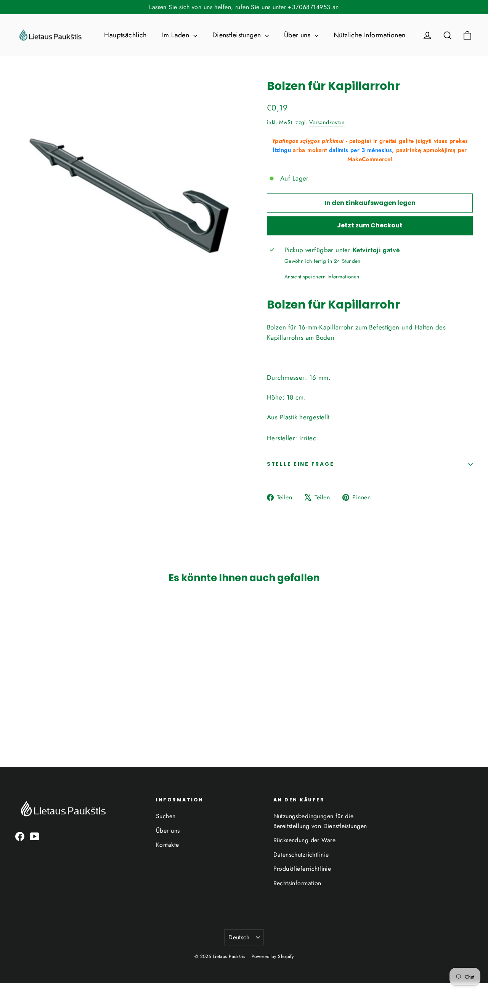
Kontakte (167, 844)
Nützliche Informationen (370, 35)
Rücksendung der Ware (304, 840)
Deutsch (239, 937)
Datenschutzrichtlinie (301, 854)
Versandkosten (327, 122)
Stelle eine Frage (300, 464)
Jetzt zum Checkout (370, 225)
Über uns (298, 35)
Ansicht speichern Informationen (322, 276)
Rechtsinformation (297, 883)
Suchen (166, 816)
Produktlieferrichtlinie (302, 868)
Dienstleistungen (237, 35)
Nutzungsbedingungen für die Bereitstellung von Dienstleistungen (320, 821)
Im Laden (176, 35)
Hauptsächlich (125, 35)
